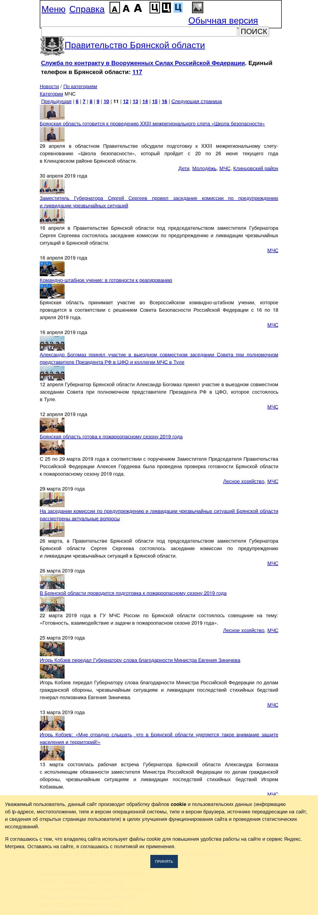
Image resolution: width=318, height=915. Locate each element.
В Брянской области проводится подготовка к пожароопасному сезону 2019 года (133, 592)
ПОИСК (254, 31)
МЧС (224, 168)
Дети (183, 168)
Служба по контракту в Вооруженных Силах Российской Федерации (143, 62)
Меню (53, 8)
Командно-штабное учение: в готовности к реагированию (106, 279)
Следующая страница (196, 101)
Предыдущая (56, 101)
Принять (164, 861)
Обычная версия (223, 19)
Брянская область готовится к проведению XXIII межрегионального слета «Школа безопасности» (152, 123)
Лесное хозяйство (243, 481)
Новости (49, 86)
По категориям (80, 86)
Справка (87, 8)
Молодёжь (204, 168)
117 (137, 71)
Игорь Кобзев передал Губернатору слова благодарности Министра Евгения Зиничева (140, 659)
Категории (51, 93)
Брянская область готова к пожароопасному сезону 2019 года (111, 436)
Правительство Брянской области (135, 44)
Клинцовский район (255, 168)
